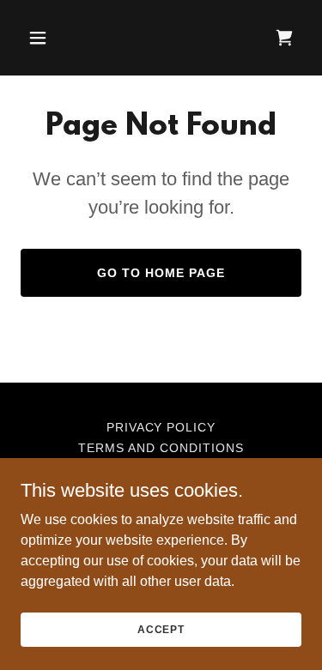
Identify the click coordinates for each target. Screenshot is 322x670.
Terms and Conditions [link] (161, 448)
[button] (53, 38)
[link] (284, 38)
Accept (161, 629)
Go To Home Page (161, 273)
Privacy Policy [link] (161, 427)
